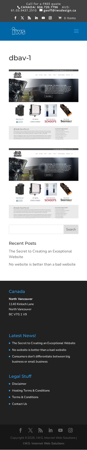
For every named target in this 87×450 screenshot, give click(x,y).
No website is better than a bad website (42, 264)
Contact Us (19, 404)
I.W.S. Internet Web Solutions (43, 443)
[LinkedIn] (36, 19)
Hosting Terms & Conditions (31, 391)
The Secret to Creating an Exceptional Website (43, 343)
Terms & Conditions (25, 397)
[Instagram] (50, 19)
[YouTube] (43, 19)
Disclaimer (19, 384)
